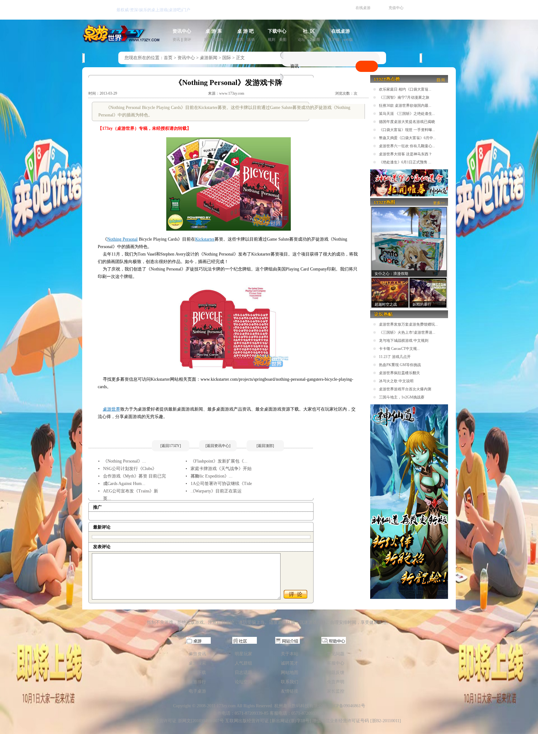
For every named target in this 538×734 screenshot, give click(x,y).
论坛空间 (243, 682)
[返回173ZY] (170, 446)
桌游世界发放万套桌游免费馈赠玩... (408, 324)
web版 (348, 39)
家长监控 (335, 691)
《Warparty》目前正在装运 (216, 491)
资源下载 (197, 672)
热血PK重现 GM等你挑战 (400, 365)
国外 (208, 39)
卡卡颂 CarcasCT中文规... (399, 348)
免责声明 (335, 682)
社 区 (309, 31)
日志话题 (243, 672)
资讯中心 (181, 31)
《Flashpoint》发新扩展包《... (219, 461)
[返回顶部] (265, 446)
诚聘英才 (289, 663)
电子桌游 (197, 691)
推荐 (239, 39)
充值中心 (396, 8)
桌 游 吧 (245, 31)
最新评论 (102, 527)
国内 (219, 39)
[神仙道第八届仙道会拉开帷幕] (409, 195)
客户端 (333, 39)
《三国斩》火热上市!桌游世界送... (407, 332)
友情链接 (289, 691)
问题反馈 (335, 672)
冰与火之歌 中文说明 (396, 381)
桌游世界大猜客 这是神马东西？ (405, 154)
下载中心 (277, 31)
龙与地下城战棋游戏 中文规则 (403, 340)
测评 (187, 39)
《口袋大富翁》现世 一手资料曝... (407, 130)
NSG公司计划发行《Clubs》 (130, 468)
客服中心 (335, 663)
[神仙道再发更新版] (409, 597)
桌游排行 (197, 682)
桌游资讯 (197, 654)
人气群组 (243, 663)
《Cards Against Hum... (124, 483)
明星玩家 (243, 654)
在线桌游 (363, 8)
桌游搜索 (197, 663)
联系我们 (289, 682)
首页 (168, 57)
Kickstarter (205, 239)
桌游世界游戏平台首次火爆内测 (405, 389)
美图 (282, 39)
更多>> (439, 203)
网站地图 (289, 672)
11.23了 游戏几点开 (395, 357)
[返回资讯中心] (217, 446)
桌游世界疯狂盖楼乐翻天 (399, 373)
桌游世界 (111, 409)
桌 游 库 (213, 31)
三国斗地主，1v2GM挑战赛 (401, 397)
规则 (271, 39)
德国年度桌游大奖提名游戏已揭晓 (407, 122)
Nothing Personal (122, 239)
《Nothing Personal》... (124, 461)
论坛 (301, 39)
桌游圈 (314, 39)
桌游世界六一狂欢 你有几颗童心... (407, 146)
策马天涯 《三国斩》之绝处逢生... (407, 113)
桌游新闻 (208, 57)
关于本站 (289, 654)
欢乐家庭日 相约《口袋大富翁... (405, 89)
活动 (251, 39)
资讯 (176, 39)
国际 (226, 57)
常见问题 (335, 654)
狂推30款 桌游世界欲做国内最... (405, 105)
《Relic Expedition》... (212, 476)
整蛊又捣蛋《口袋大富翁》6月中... (407, 138)
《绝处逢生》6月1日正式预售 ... (405, 162)
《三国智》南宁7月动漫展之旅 (404, 97)
